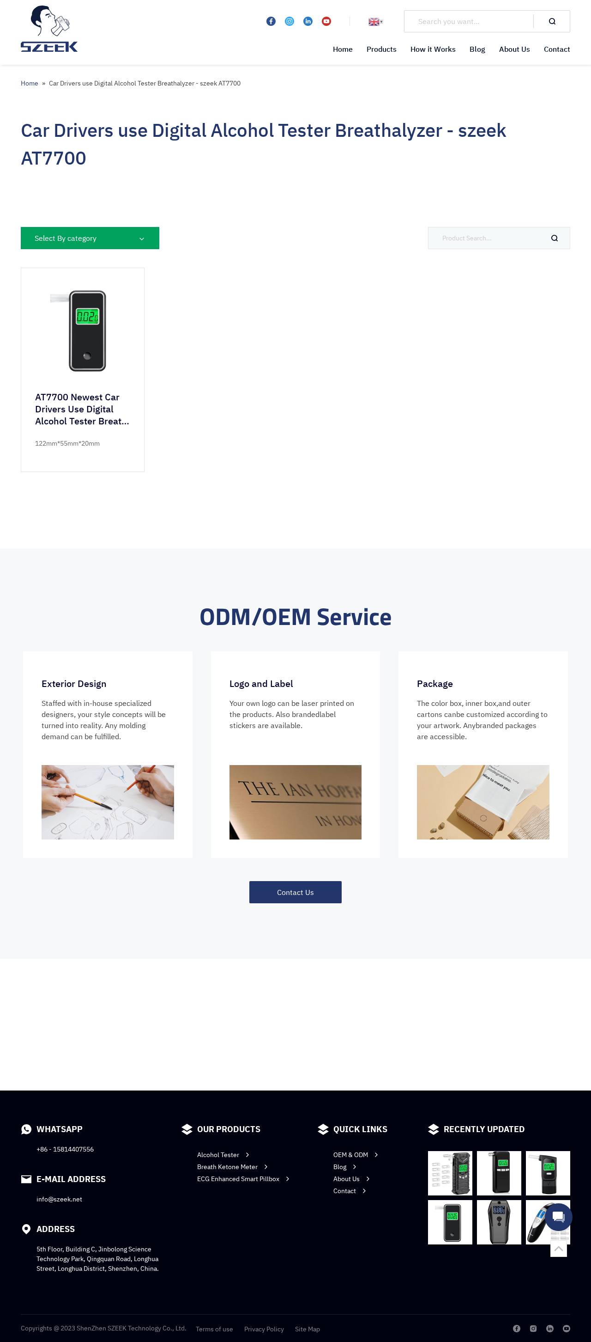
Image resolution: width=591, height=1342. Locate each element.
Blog (477, 49)
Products (382, 49)
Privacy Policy (264, 1329)
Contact (557, 49)
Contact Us (295, 892)
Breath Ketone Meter (227, 1166)
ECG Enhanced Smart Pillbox (238, 1179)
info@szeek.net (59, 1199)
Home (343, 49)
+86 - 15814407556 (65, 1149)
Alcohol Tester (218, 1154)
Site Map (307, 1329)
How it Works (433, 49)
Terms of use (214, 1329)
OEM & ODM (350, 1154)
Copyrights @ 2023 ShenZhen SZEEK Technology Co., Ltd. (104, 1328)
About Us (514, 49)
